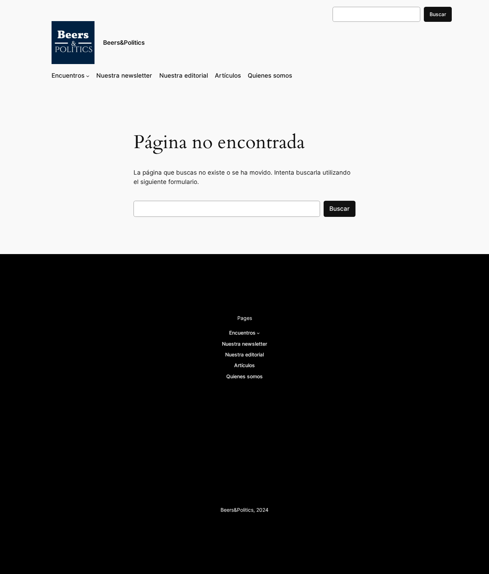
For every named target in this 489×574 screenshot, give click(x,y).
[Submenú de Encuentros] (87, 75)
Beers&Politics (124, 42)
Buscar (438, 14)
